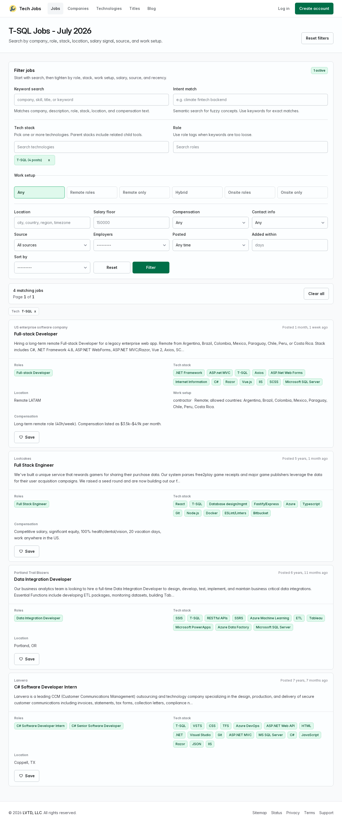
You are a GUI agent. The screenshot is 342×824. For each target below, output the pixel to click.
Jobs (55, 8)
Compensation (186, 212)
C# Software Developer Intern (41, 726)
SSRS (239, 618)
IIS (261, 382)
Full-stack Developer (33, 373)
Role (177, 127)
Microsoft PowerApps (193, 627)
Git (178, 513)
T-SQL (242, 373)
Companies (78, 8)
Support (326, 812)
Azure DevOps (247, 726)
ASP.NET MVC (240, 735)
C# (216, 382)
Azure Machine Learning (269, 618)
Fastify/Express (266, 504)
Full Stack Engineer (32, 504)
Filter (151, 267)
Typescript (311, 504)
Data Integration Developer (38, 618)
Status (276, 812)
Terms (309, 812)
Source (20, 234)
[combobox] (91, 147)
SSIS (179, 618)
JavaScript (310, 735)
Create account (314, 8)
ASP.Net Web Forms (287, 373)
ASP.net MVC (219, 373)
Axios (259, 373)
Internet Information (191, 382)
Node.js (193, 513)
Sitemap (259, 812)
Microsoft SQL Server (302, 382)
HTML (306, 726)
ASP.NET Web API (280, 726)
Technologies (109, 8)
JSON (196, 744)
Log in (284, 8)
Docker (212, 513)
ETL (299, 618)
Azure (291, 504)
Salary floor (104, 212)
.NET (179, 735)
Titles (134, 8)
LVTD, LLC (32, 812)
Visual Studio (200, 735)
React (180, 504)
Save (30, 437)
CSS (212, 726)
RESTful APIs (217, 618)
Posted (179, 234)
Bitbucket (260, 513)
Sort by (20, 256)
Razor (230, 382)
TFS (226, 726)
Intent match (185, 89)
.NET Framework (189, 373)
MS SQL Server (271, 735)
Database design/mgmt (228, 504)
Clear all (316, 293)
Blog (151, 8)
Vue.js (247, 382)
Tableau (315, 618)
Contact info (263, 212)
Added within (264, 234)
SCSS (274, 382)
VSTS (197, 726)
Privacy (293, 812)
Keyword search (29, 89)
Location (22, 212)
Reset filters (317, 38)
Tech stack (24, 127)
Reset (112, 267)
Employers (103, 234)
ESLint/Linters (235, 513)
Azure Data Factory (233, 627)
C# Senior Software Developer (96, 726)
